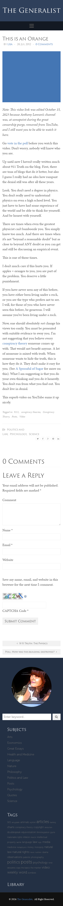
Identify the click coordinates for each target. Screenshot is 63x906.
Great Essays (15, 748)
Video (22, 416)
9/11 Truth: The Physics (33, 643)
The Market (36, 867)
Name (7, 530)
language (27, 842)
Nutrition (38, 852)
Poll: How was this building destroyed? (30, 651)
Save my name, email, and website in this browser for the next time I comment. (30, 582)
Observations (14, 857)
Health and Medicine (20, 754)
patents (26, 857)
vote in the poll (17, 143)
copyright (39, 827)
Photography (37, 857)
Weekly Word (17, 872)
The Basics (25, 868)
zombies (32, 872)
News (32, 852)
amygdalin (16, 822)
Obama (45, 852)
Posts (14, 416)
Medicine (11, 847)
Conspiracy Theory (24, 827)
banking (53, 822)
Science (34, 434)
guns (52, 832)
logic (40, 842)
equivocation (28, 832)
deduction (48, 827)
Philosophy (14, 772)
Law (35, 842)
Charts (10, 827)
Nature (11, 766)
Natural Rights (20, 852)
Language (13, 760)
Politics (13, 862)
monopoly (39, 847)
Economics (14, 743)
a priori (33, 822)
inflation (26, 837)
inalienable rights (14, 837)
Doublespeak (14, 832)
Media (46, 842)
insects (33, 837)
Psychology (18, 434)
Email (7, 545)
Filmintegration (43, 832)
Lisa (9, 44)
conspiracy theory (14, 343)
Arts (9, 737)
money (30, 847)
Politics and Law (17, 777)
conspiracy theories (30, 412)
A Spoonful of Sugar (29, 368)
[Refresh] (25, 595)
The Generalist (24, 899)
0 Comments (44, 44)
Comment (9, 500)
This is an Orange (25, 38)
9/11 (16, 412)
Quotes (12, 795)
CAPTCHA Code (14, 610)
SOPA (18, 868)
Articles (43, 821)
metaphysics (22, 847)
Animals (24, 822)
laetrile (18, 842)
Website (7, 560)
